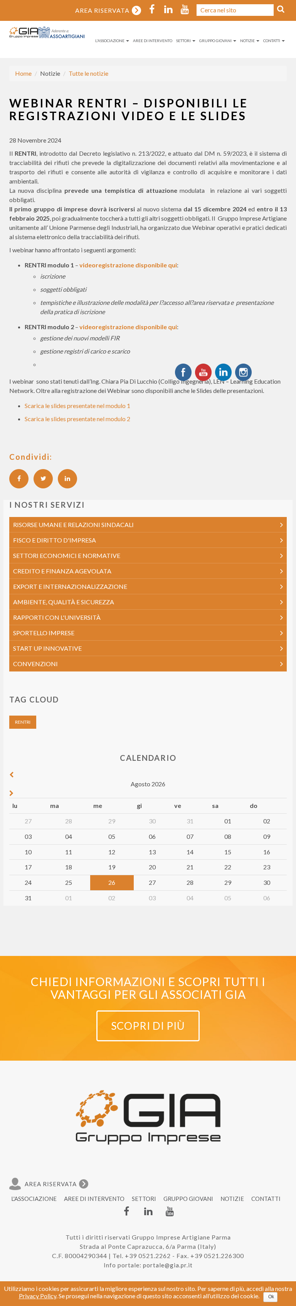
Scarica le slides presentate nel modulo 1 (77, 405)
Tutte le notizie (88, 73)
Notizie (248, 40)
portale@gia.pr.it (168, 1265)
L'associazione (110, 40)
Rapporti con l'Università (57, 617)
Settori (184, 40)
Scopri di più (148, 1025)
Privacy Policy (37, 1295)
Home (23, 73)
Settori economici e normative (66, 555)
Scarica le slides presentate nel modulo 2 (77, 418)
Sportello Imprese (43, 632)
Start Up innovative (47, 648)
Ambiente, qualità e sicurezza (63, 601)
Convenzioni (35, 663)
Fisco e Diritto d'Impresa (54, 540)
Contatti (272, 40)
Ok (271, 1296)
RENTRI (22, 722)
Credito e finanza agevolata (62, 571)
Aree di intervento (152, 40)
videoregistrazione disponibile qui (128, 265)
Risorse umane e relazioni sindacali (73, 524)
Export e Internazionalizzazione (70, 586)
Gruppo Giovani (215, 40)
